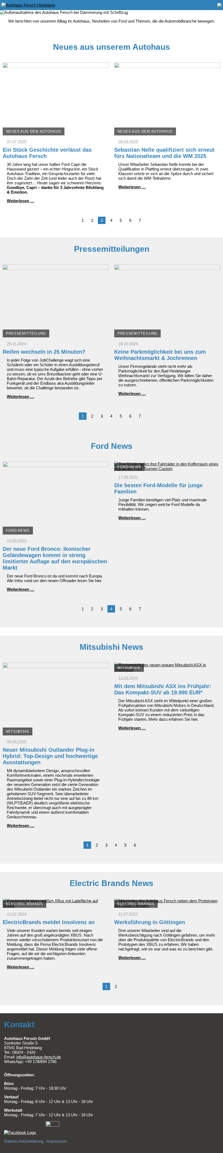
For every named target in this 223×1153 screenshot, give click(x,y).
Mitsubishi (17, 731)
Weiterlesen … (20, 200)
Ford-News (18, 531)
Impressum (57, 1141)
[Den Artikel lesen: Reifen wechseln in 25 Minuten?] (56, 335)
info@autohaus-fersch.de (38, 1057)
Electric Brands (24, 904)
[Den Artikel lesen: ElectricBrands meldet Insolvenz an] (56, 905)
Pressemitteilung (26, 333)
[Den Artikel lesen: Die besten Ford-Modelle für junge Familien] (167, 468)
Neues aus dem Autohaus (33, 131)
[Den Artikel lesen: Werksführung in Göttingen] (167, 905)
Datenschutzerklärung (23, 1141)
